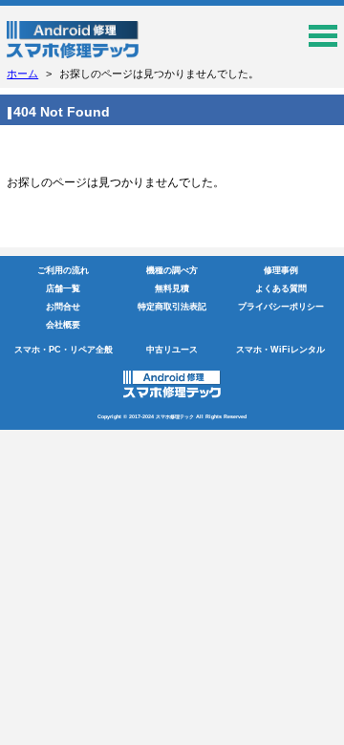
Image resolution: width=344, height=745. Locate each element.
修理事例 (281, 270)
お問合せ (63, 306)
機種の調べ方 (172, 270)
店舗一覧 (63, 288)
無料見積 (172, 288)
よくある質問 (281, 288)
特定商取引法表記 (172, 306)
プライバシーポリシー (281, 306)
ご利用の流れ (63, 270)
